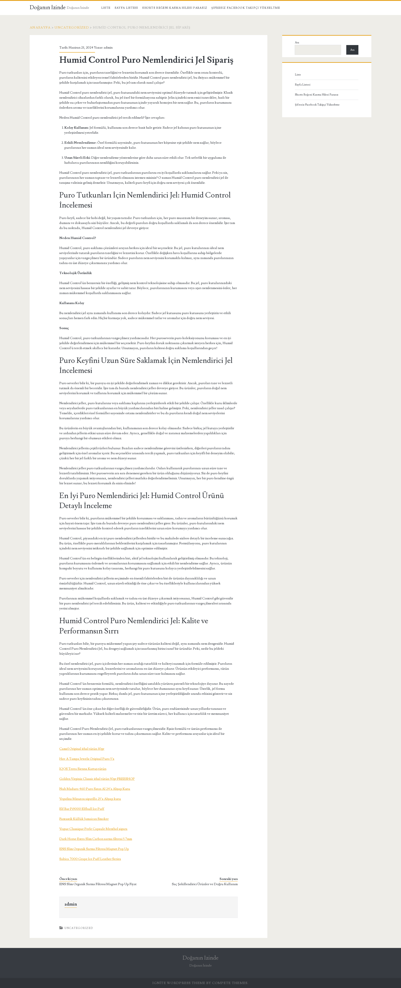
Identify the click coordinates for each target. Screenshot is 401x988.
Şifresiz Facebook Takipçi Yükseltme (245, 8)
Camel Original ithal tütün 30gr (81, 749)
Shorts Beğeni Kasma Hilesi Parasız (174, 8)
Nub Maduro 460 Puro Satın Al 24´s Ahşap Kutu (94, 789)
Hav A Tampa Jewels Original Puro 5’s (86, 759)
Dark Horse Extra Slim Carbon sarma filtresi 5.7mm (95, 839)
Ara (297, 42)
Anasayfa (40, 27)
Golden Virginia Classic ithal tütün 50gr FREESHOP (97, 779)
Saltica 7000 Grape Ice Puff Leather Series (90, 859)
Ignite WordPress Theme (178, 983)
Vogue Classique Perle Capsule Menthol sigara (93, 829)
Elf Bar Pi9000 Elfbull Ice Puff (81, 809)
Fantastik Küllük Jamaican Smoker (84, 819)
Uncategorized (72, 27)
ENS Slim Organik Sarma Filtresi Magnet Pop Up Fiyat (98, 884)
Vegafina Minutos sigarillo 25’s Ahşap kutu (90, 799)
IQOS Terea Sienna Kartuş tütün (82, 769)
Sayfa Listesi (126, 8)
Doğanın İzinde (48, 7)
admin (108, 47)
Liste (106, 8)
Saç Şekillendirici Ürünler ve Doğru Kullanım (205, 884)
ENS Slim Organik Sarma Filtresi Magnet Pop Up (94, 849)
